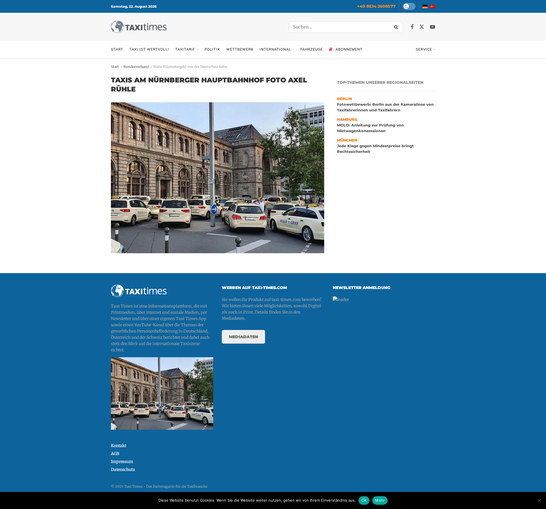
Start (117, 49)
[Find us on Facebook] (412, 27)
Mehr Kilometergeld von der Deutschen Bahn (190, 67)
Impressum (122, 461)
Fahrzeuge (311, 49)
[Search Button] (397, 27)
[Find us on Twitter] (421, 27)
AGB (115, 453)
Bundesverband (136, 67)
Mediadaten (243, 336)
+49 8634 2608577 (376, 6)
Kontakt (118, 445)
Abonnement (349, 49)
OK (364, 500)
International (275, 49)
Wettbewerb (239, 49)
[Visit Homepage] (139, 26)
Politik (212, 49)
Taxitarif (185, 49)
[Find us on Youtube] (432, 27)
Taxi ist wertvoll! (149, 49)
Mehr (380, 500)
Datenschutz (123, 469)
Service (424, 49)
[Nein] (539, 500)
